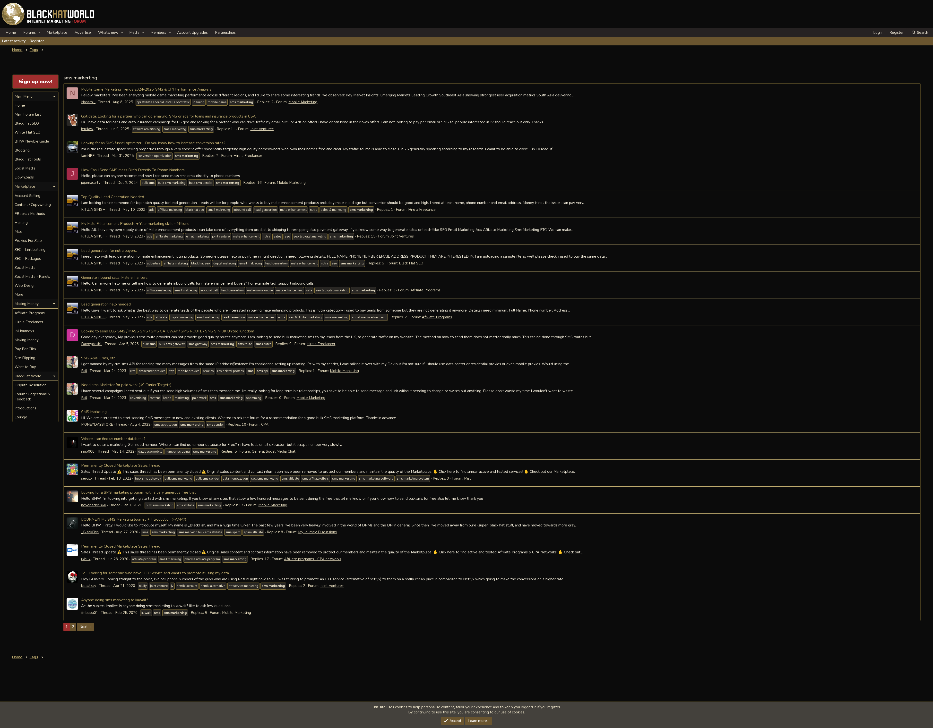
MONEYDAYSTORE (97, 424)
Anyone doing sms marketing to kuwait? (114, 599)
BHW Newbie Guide (32, 141)
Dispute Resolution (30, 385)
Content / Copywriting (33, 204)
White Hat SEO (27, 132)
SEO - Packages (28, 258)
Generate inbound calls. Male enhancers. (114, 277)
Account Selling (27, 195)
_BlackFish (90, 532)
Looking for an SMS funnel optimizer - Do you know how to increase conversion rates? (153, 142)
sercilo (86, 478)
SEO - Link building (30, 249)
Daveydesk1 (91, 343)
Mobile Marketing (302, 102)
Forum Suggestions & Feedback (32, 397)
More (19, 294)
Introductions (25, 408)
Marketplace (57, 32)
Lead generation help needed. (106, 304)
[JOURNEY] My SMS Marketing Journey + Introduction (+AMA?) (133, 519)
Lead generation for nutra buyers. (109, 250)
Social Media (25, 168)
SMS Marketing (94, 411)
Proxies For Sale (28, 240)
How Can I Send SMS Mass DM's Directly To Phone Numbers (133, 169)
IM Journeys (24, 331)
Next (83, 626)
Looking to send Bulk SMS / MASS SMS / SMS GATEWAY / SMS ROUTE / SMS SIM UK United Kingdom (167, 331)
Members (158, 32)
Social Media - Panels (32, 276)
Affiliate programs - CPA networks (312, 559)
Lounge (21, 417)
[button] (39, 32)
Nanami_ (88, 102)
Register (37, 41)
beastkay (88, 585)
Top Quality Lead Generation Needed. (113, 196)
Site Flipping (25, 358)
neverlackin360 (93, 505)
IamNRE (88, 155)
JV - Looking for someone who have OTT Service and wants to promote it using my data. (155, 573)
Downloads (24, 177)
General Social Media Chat (273, 451)
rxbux (85, 559)
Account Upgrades (192, 32)
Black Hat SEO (411, 263)
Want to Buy (25, 366)
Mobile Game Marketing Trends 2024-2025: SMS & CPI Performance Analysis (146, 89)
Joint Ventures (262, 129)
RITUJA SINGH (93, 209)
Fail (84, 370)
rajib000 (88, 451)
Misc (467, 478)
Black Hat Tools (28, 159)
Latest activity (14, 41)
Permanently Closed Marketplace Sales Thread (120, 465)
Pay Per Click (25, 349)
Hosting (21, 222)
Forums (29, 32)
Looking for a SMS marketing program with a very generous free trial (138, 492)
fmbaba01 (89, 612)
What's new (108, 32)
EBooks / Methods (30, 213)
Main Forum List (28, 114)
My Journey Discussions (317, 532)
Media (134, 32)
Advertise (83, 32)
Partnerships (225, 32)
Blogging (22, 150)
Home (11, 32)
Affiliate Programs (425, 290)
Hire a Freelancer (247, 155)
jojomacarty (90, 182)
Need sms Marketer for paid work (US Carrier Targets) (126, 384)
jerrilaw (87, 129)
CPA (264, 424)
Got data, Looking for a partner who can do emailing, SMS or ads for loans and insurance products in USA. (168, 116)
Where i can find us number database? (113, 438)
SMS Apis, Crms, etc (98, 358)
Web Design (25, 285)
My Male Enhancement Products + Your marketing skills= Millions (135, 223)
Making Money (27, 340)
